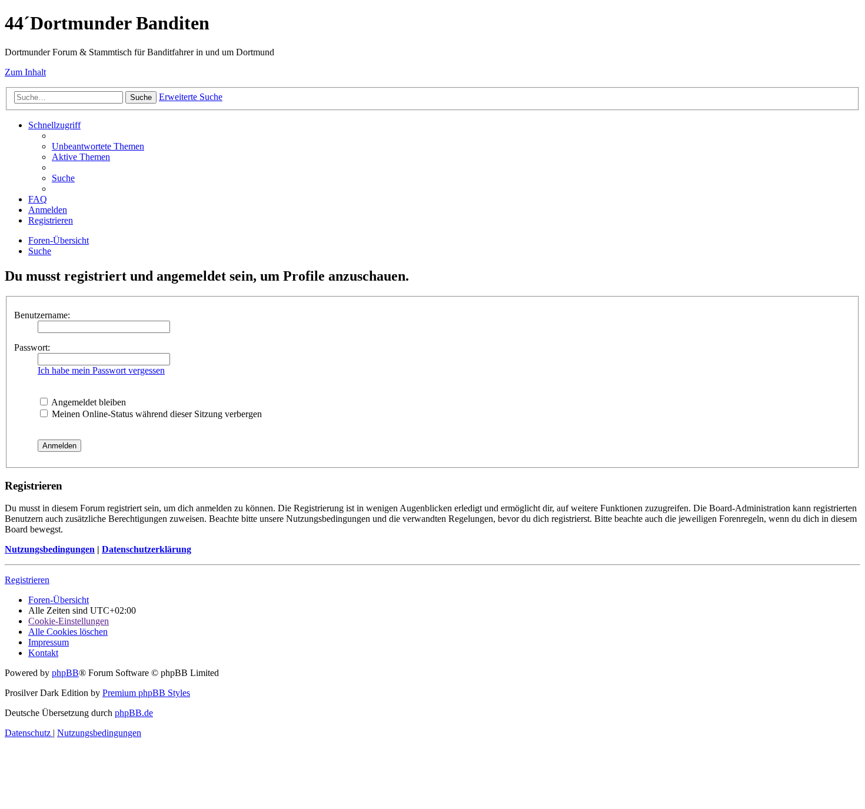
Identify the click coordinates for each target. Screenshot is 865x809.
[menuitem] (98, 146)
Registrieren (27, 580)
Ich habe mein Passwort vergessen (101, 370)
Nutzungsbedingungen (50, 549)
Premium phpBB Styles (146, 693)
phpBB (65, 673)
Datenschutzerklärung (146, 549)
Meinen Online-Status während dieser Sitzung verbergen (155, 414)
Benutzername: (42, 315)
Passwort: (32, 347)
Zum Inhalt (25, 72)
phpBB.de (134, 713)
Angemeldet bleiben (87, 402)
